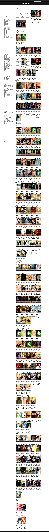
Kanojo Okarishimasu (6, 67)
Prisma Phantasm (6, 96)
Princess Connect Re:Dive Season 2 (8, 95)
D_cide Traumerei (6, 24)
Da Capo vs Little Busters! (7, 27)
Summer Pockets (6, 116)
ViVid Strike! (5, 126)
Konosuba (5, 71)
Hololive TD (5, 56)
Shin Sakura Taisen (6, 114)
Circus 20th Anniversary (6, 23)
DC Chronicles (5, 30)
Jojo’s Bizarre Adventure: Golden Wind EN (8, 141)
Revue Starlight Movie (6, 106)
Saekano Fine (5, 109)
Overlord (5, 91)
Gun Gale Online (6, 53)
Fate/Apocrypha (6, 34)
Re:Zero (5, 98)
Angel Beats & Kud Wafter (7, 17)
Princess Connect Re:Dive (7, 94)
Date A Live (5, 31)
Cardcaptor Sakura (6, 21)
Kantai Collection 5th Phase (7, 68)
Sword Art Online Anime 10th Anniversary (8, 121)
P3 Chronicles (5, 93)
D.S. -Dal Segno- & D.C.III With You (7, 28)
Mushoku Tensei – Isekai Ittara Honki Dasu (8, 89)
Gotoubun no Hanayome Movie (7, 52)
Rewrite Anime (5, 97)
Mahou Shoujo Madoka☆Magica (7, 82)
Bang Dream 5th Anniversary (7, 20)
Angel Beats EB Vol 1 (6, 18)
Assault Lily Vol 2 (6, 15)
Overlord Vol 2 (5, 92)
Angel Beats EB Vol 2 (6, 19)
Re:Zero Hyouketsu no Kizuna (7, 101)
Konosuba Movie (6, 74)
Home (3, 6)
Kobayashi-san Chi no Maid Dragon (8, 70)
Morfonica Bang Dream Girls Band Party (8, 88)
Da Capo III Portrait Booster (7, 29)
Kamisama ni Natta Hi (6, 66)
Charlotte (5, 22)
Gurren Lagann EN (6, 140)
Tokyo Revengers (6, 125)
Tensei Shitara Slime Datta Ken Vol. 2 (8, 124)
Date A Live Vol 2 (6, 32)
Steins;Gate (5, 115)
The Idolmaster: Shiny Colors (7, 60)
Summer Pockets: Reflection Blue (7, 117)
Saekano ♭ (5, 108)
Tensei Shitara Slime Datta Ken (7, 123)
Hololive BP (5, 55)
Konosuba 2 (5, 72)
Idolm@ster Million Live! (6, 58)
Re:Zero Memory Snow (6, 100)
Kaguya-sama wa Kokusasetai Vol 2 (8, 65)
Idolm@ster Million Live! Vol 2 (7, 59)
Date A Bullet (5, 33)
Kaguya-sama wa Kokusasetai (7, 64)
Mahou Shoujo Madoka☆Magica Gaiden (8, 85)
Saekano (5, 107)
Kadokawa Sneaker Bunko (7, 63)
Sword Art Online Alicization (7, 120)
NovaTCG (5, 0)
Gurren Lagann (6, 54)
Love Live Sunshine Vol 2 (6, 78)
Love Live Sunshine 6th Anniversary (8, 79)
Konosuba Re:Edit (6, 73)
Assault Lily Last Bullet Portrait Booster (8, 16)
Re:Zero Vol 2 (5, 99)
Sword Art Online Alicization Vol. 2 (7, 122)
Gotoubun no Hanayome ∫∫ (7, 51)
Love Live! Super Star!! (6, 80)
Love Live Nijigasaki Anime (7, 77)
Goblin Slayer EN (6, 139)
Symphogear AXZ (6, 118)
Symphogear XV (6, 119)
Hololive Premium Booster (7, 57)
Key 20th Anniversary (6, 69)
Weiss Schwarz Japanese (7, 6)
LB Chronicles (5, 81)
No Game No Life (6, 90)
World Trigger (5, 127)
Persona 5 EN (5, 148)
